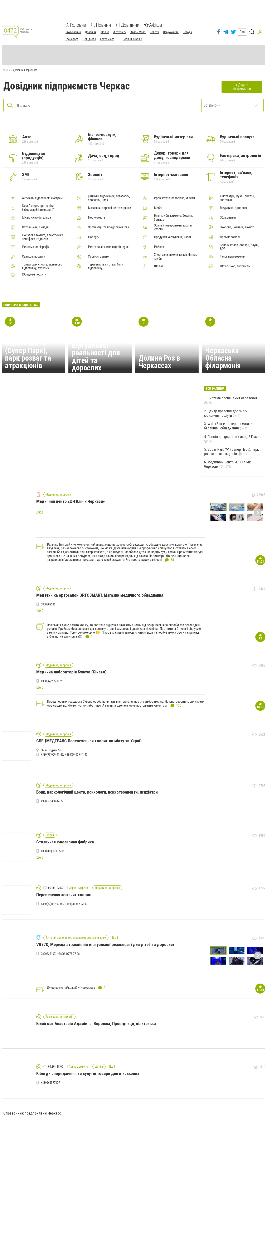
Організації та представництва (108, 227)
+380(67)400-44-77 (52, 801)
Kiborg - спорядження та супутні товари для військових (87, 1073)
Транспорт (71, 39)
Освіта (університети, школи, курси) (173, 227)
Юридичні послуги (34, 274)
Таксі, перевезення (232, 256)
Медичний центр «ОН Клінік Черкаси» (227, 464)
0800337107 (48, 953)
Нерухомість (171, 32)
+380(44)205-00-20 (52, 681)
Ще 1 (115, 937)
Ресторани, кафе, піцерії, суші (108, 247)
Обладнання (228, 217)
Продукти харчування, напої (172, 237)
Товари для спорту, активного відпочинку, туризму (42, 266)
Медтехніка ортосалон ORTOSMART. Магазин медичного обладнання (99, 595)
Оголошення (73, 32)
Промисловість (230, 237)
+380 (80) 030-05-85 (52, 851)
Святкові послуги (33, 256)
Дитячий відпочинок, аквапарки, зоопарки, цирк (109, 198)
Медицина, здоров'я (233, 208)
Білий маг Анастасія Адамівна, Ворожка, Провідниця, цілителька (96, 1023)
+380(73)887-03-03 (52, 904)
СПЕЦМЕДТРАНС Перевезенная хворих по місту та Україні (90, 740)
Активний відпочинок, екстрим (42, 198)
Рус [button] (242, 32)
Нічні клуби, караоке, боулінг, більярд (173, 217)
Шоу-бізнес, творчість (235, 266)
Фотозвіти (119, 32)
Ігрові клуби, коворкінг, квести (174, 198)
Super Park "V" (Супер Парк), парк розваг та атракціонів (28, 354)
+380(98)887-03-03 (76, 904)
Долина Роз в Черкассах (159, 361)
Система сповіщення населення (233, 398)
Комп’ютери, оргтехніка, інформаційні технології (38, 207)
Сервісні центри (98, 256)
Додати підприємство (242, 87)
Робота (154, 32)
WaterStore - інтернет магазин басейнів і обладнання (229, 425)
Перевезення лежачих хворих (63, 894)
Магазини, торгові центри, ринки (109, 208)
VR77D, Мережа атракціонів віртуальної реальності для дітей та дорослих (96, 349)
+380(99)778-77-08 (68, 953)
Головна (78, 25)
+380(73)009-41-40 (52, 754)
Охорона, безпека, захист (237, 227)
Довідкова (89, 39)
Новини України (132, 39)
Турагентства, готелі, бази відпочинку (105, 266)
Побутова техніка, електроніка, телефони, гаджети (43, 237)
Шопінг (105, 32)
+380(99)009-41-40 (76, 754)
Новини (103, 25)
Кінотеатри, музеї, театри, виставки (237, 198)
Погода (187, 32)
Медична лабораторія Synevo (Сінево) (71, 671)
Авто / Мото (138, 32)
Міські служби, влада (36, 217)
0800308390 (48, 604)
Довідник (130, 25)
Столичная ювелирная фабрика (65, 841)
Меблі (158, 208)
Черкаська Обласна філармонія (223, 358)
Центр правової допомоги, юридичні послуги (226, 413)
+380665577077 (50, 1082)
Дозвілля (90, 32)
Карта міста (107, 39)
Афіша (155, 25)
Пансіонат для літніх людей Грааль (234, 436)
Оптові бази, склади (35, 227)
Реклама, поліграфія (35, 247)
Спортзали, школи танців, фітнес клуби (175, 256)
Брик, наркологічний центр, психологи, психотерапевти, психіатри (97, 792)
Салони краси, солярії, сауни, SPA (239, 247)
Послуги (93, 237)
